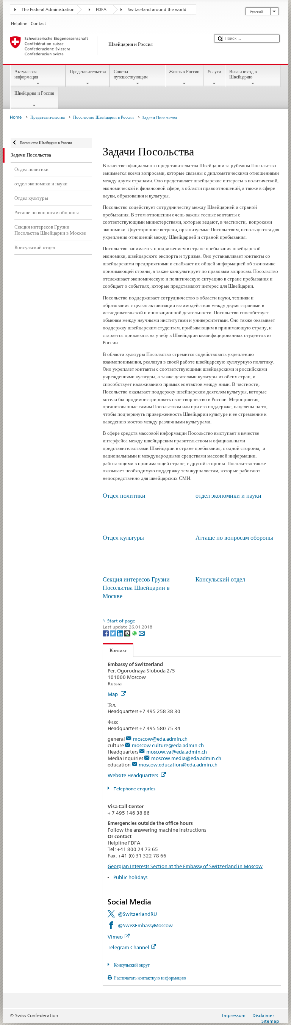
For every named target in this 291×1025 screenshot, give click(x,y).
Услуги (214, 71)
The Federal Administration (48, 9)
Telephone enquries (134, 788)
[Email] (142, 633)
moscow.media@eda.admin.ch (186, 758)
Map (113, 694)
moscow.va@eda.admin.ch (176, 752)
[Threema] (127, 633)
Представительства (88, 71)
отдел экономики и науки (228, 495)
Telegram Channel (128, 947)
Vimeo (115, 937)
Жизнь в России (184, 71)
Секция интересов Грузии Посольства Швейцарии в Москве (136, 588)
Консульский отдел (220, 579)
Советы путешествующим (131, 74)
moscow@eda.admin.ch (160, 739)
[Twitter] (113, 633)
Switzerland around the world (157, 9)
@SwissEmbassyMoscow (145, 925)
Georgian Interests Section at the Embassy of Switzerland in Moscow (185, 866)
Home (16, 117)
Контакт (115, 650)
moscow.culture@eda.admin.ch (168, 745)
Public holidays (130, 877)
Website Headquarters (133, 775)
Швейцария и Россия (34, 93)
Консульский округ (131, 965)
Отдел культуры (123, 537)
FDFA (101, 9)
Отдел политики (124, 495)
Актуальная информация (26, 74)
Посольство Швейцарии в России (103, 117)
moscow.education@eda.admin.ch (178, 765)
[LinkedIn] (120, 633)
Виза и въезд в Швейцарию (243, 74)
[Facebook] (106, 633)
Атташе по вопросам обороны (234, 537)
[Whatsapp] (135, 633)
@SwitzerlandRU (137, 914)
